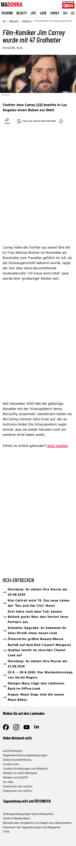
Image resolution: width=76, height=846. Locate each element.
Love (43, 13)
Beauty (21, 13)
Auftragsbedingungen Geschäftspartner (28, 814)
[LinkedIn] (37, 727)
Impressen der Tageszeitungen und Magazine (31, 827)
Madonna (26, 21)
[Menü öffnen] (72, 13)
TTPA (6, 832)
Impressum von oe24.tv (17, 791)
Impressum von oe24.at (17, 786)
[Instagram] (16, 727)
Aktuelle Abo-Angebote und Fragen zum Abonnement (37, 823)
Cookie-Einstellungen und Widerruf (25, 768)
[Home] (4, 21)
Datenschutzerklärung (17, 760)
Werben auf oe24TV (15, 777)
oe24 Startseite (12, 751)
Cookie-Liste (11, 764)
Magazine (14, 21)
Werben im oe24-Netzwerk (20, 773)
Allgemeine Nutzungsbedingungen (25, 755)
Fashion (7, 13)
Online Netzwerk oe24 (17, 738)
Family (54, 13)
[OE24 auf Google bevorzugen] (61, 121)
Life (33, 13)
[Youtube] (27, 727)
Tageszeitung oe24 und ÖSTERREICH (27, 801)
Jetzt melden (57, 446)
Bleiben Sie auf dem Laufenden (23, 713)
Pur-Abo (8, 782)
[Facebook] (6, 727)
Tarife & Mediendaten (16, 818)
